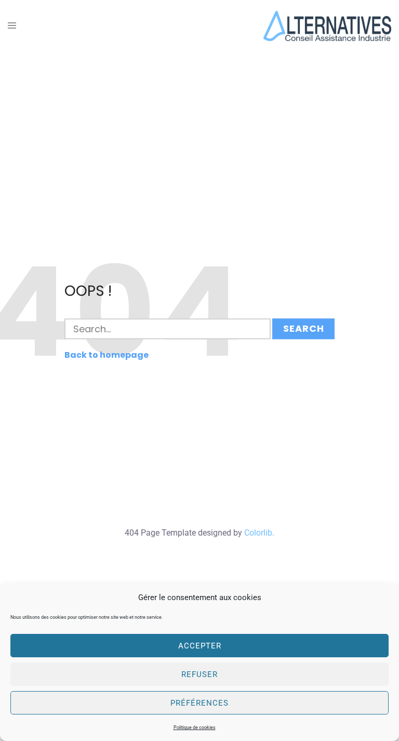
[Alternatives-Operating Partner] (327, 25)
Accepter (199, 646)
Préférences (199, 703)
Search (303, 328)
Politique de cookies (195, 727)
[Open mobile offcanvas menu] (12, 26)
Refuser (199, 674)
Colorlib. (259, 533)
